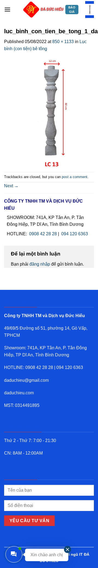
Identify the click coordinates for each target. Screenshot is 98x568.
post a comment (74, 177)
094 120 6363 (74, 234)
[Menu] (7, 9)
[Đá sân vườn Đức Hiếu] (43, 10)
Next (11, 186)
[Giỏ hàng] (89, 9)
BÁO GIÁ (71, 9)
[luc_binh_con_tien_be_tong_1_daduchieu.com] (49, 112)
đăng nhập (39, 264)
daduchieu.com (19, 392)
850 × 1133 (63, 41)
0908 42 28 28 (43, 234)
